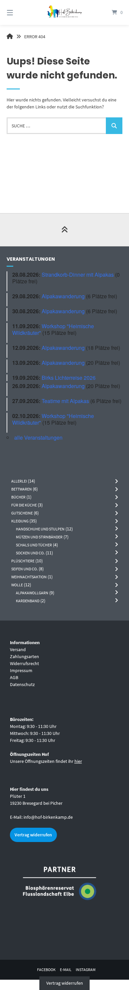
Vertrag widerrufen (33, 835)
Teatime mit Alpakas (65, 401)
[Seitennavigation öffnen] (18, 12)
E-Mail (65, 969)
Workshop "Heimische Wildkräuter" (53, 329)
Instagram (86, 969)
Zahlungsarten (24, 656)
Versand (18, 649)
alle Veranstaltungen (38, 437)
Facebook (46, 969)
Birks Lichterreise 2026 (69, 377)
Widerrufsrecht (24, 663)
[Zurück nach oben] (64, 229)
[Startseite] (64, 12)
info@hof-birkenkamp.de (48, 817)
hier (78, 761)
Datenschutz (22, 684)
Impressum (21, 670)
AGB (14, 677)
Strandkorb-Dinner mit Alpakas (78, 274)
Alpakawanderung (63, 296)
